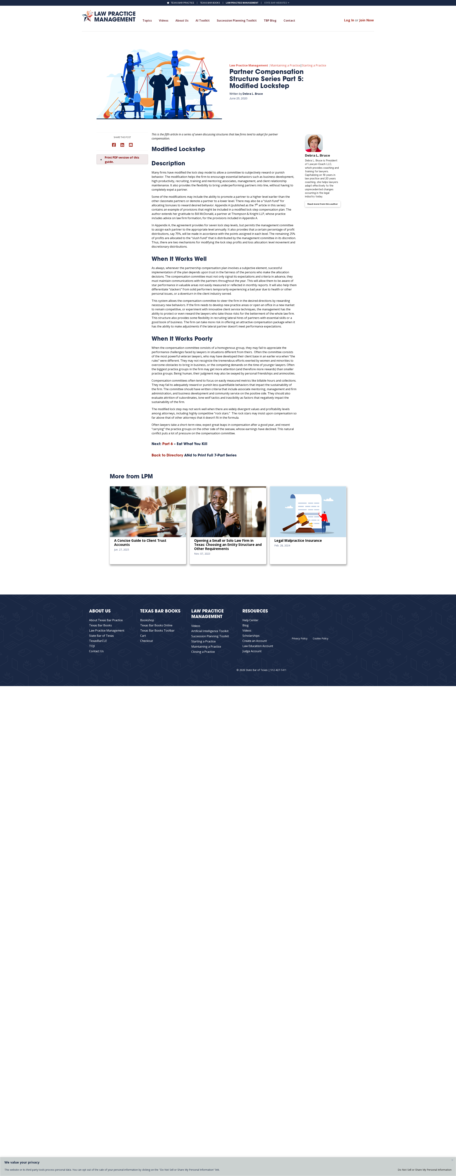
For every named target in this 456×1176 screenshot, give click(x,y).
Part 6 (167, 444)
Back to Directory (167, 455)
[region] (228, 1166)
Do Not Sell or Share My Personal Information (425, 1169)
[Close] (452, 1160)
